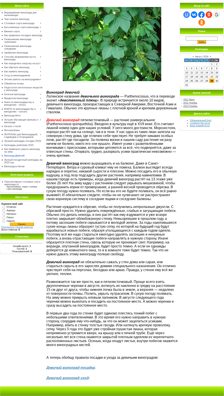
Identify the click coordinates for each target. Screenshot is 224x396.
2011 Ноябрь (190, 102)
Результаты (7, 227)
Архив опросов (24, 227)
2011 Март (189, 99)
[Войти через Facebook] (201, 14)
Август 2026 (201, 56)
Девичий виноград (63, 367)
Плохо (10, 217)
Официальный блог (201, 120)
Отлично (11, 207)
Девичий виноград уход (67, 378)
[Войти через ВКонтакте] (194, 14)
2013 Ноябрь (190, 106)
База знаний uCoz (200, 125)
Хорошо (11, 210)
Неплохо (11, 214)
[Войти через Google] (216, 14)
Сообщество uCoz (200, 123)
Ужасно (11, 221)
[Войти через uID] (186, 14)
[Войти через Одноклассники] (201, 22)
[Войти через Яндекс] (209, 14)
